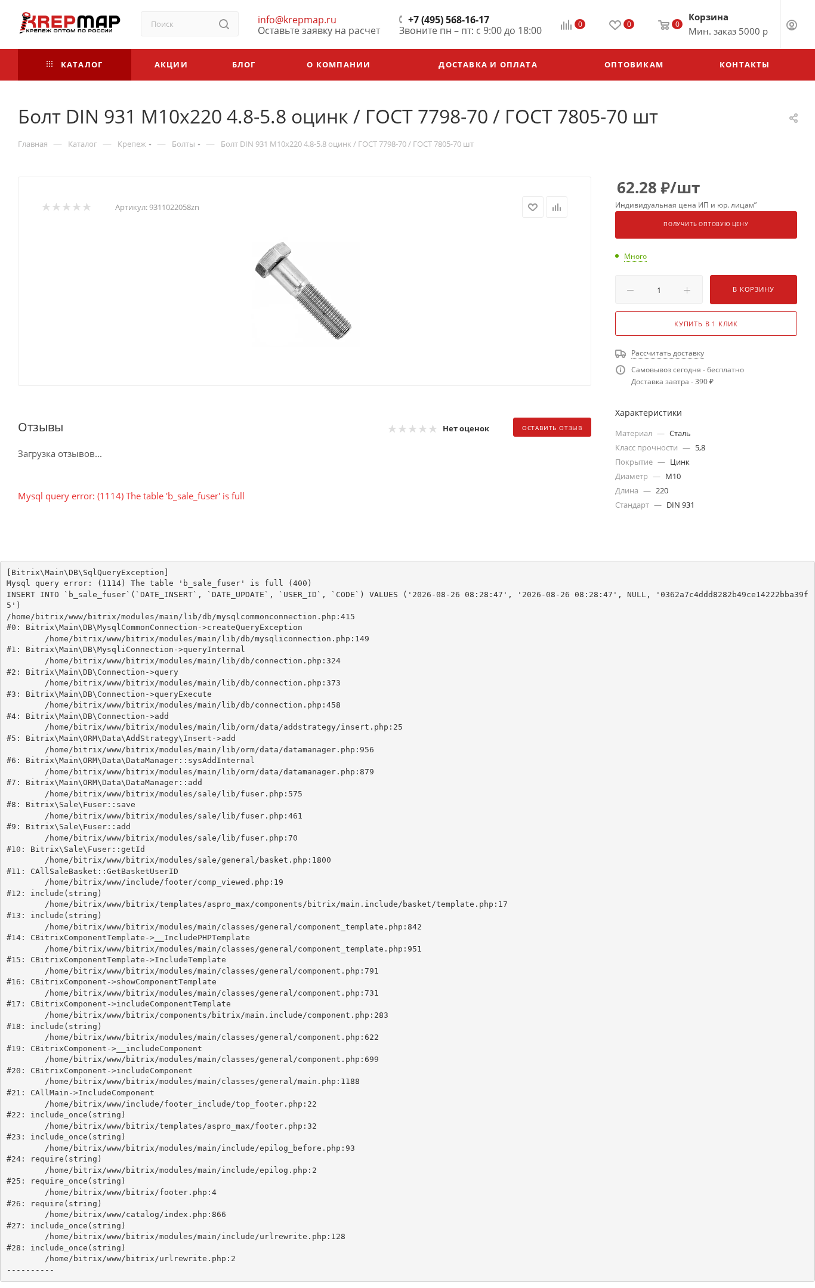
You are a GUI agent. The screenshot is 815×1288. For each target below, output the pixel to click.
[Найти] (224, 23)
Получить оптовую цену (706, 224)
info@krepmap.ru (297, 19)
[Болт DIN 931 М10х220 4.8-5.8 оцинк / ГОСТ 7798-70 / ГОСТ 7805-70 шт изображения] (305, 292)
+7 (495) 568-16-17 (448, 19)
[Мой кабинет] (791, 26)
